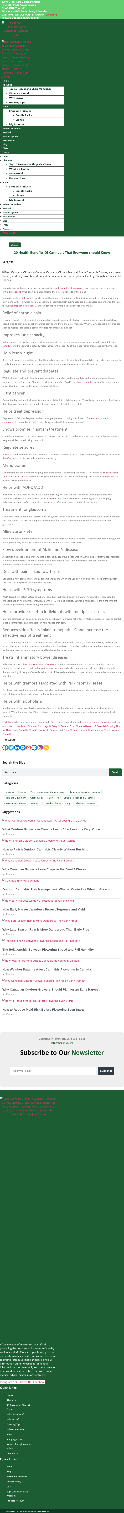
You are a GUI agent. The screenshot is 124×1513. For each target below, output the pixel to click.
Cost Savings (36, 797)
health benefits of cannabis (68, 288)
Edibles (22, 792)
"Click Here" (51, 14)
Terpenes (9, 792)
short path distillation (22, 305)
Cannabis (52, 498)
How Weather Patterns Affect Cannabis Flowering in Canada (46, 969)
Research (7, 454)
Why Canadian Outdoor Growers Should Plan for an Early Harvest (50, 989)
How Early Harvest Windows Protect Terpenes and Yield (43, 909)
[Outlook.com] (34, 748)
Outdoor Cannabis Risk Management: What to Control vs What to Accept (56, 889)
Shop (5, 106)
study (7, 345)
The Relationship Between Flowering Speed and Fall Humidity (48, 949)
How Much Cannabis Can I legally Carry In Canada (42, 726)
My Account (16, 124)
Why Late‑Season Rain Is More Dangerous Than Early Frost (46, 929)
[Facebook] (5, 748)
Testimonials (9, 140)
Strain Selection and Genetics (78, 797)
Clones (20, 120)
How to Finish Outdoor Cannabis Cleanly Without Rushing (45, 849)
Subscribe (106, 1070)
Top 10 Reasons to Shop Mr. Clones (30, 89)
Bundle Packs (24, 115)
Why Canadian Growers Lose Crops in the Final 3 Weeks (44, 869)
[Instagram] (40, 748)
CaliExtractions (13, 291)
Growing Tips (17, 102)
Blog (5, 144)
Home (6, 80)
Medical (7, 132)
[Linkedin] (17, 748)
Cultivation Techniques (86, 803)
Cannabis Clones (100, 722)
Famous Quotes (10, 136)
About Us (7, 84)
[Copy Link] (46, 748)
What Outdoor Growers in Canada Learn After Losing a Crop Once (51, 829)
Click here (7, 722)
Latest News (53, 797)
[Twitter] (11, 748)
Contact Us (8, 229)
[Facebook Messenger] (23, 748)
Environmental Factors (15, 803)
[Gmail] (28, 748)
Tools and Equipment (15, 797)
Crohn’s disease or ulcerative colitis (37, 664)
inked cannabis (85, 382)
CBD (24, 298)
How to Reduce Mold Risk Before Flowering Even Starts (43, 1009)
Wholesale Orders (12, 128)
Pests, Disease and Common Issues (48, 792)
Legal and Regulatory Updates (85, 792)
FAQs (5, 148)
